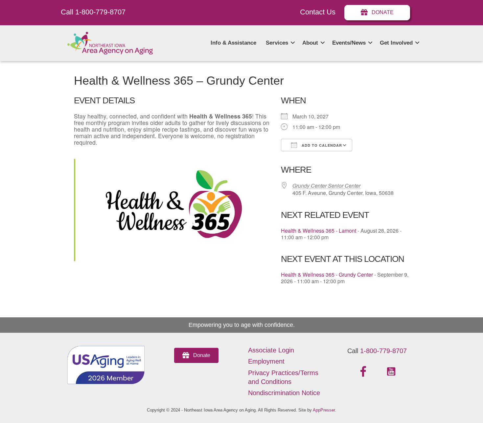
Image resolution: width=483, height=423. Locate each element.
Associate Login (271, 350)
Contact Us (317, 12)
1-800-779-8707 (383, 350)
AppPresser (324, 410)
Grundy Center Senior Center (326, 185)
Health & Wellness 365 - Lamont (318, 230)
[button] (292, 42)
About (310, 43)
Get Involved (396, 43)
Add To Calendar (321, 145)
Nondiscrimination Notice (284, 392)
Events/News (349, 43)
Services (277, 43)
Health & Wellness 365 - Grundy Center (327, 274)
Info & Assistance (233, 43)
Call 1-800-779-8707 (93, 12)
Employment (266, 361)
